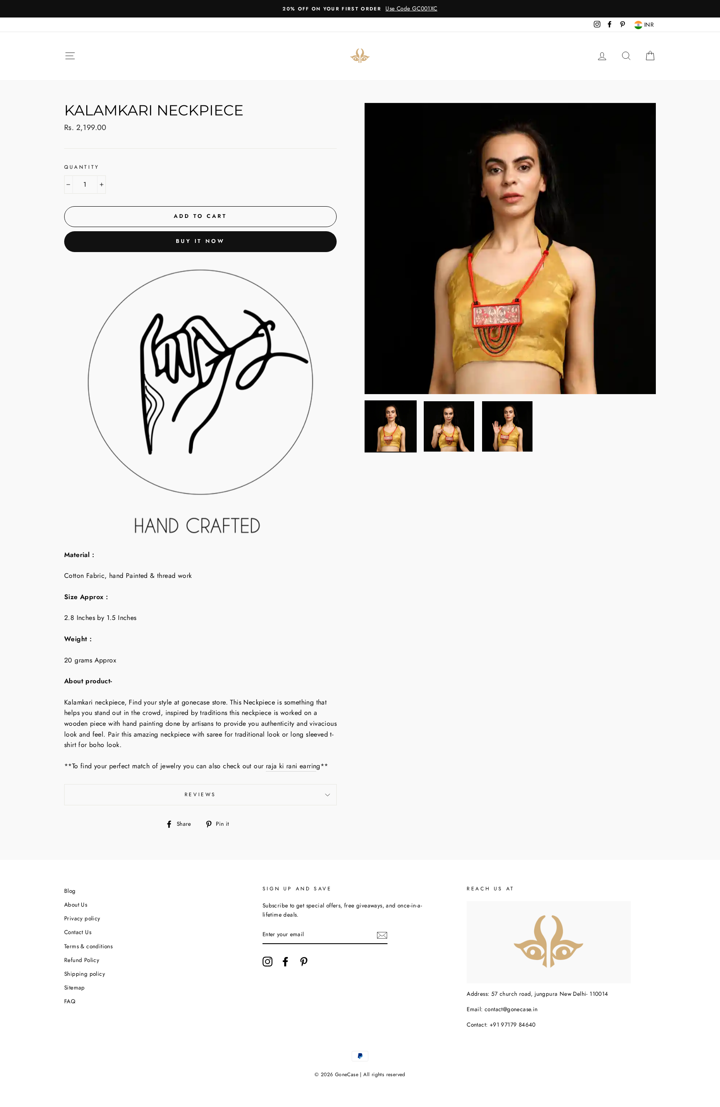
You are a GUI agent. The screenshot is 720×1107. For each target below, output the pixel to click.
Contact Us (77, 932)
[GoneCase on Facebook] (285, 962)
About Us (75, 904)
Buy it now (200, 241)
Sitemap (74, 987)
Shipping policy (84, 974)
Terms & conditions (88, 946)
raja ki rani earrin (291, 766)
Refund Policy (81, 960)
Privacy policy (82, 918)
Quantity (82, 167)
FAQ (69, 1001)
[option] (360, 8)
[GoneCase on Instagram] (267, 962)
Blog (70, 891)
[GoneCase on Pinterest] (304, 962)
